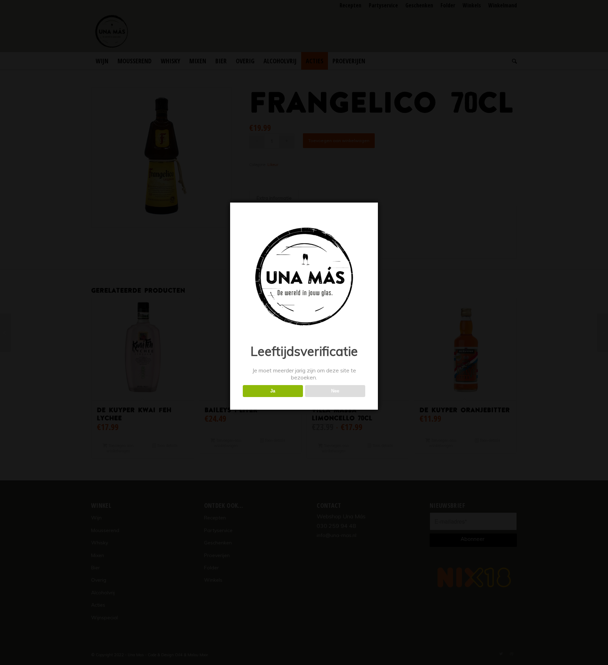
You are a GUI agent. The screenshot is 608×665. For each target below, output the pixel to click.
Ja (272, 391)
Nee (335, 391)
